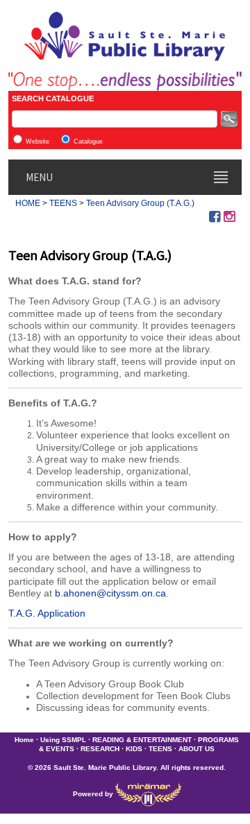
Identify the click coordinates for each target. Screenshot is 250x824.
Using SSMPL (63, 740)
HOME (27, 203)
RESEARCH (100, 749)
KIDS (134, 749)
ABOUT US (196, 749)
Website (37, 141)
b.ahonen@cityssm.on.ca (110, 593)
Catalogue (88, 141)
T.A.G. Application (46, 613)
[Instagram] (229, 216)
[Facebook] (214, 216)
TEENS (63, 203)
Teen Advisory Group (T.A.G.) (140, 203)
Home (24, 740)
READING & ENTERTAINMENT (142, 740)
